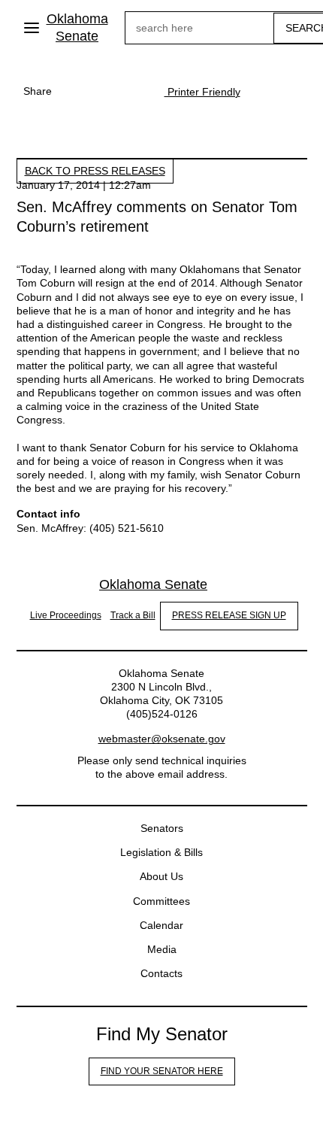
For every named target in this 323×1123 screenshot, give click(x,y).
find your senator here (162, 1071)
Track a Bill (132, 615)
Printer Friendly (202, 92)
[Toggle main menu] (32, 28)
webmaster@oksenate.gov (161, 739)
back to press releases (95, 171)
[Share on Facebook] (74, 91)
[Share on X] (104, 91)
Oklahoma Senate (77, 27)
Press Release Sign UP (229, 615)
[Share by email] (134, 91)
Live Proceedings (65, 615)
